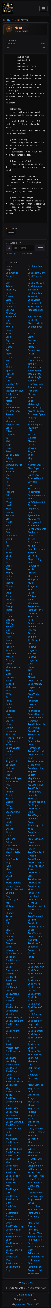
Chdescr (10, 936)
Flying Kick (33, 1162)
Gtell (8, 909)
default (9, 266)
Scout (9, 596)
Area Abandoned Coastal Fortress (36, 711)
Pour (8, 559)
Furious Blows (35, 1192)
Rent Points (34, 491)
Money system (13, 667)
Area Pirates (34, 879)
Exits (8, 404)
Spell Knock (12, 1125)
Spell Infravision (14, 1081)
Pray (8, 896)
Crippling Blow (35, 1165)
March (9, 609)
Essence (32, 629)
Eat (7, 495)
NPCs (30, 431)
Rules (31, 562)
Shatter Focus (35, 1182)
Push (8, 697)
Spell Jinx (32, 1047)
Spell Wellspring (14, 1226)
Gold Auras (34, 1074)
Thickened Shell (36, 1256)
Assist (9, 795)
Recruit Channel (14, 889)
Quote (9, 346)
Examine (10, 330)
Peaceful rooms (36, 549)
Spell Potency (35, 683)
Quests (9, 296)
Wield (9, 501)
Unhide (9, 727)
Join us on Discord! (26, 1304)
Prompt (10, 276)
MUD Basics (27, 253)
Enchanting (34, 357)
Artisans (32, 572)
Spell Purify (12, 1108)
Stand (9, 538)
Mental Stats (34, 1054)
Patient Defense (36, 1131)
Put (7, 481)
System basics (35, 515)
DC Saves (33, 596)
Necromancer (35, 464)
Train (8, 636)
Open (9, 377)
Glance (9, 589)
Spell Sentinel (35, 993)
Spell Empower (36, 966)
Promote (10, 599)
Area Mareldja (35, 768)
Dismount (11, 586)
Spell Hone (33, 1044)
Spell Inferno (12, 1172)
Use (8, 528)
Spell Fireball (12, 1165)
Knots (9, 650)
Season (32, 633)
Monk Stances (35, 1084)
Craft (30, 336)
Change (10, 912)
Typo (8, 865)
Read (8, 690)
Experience (34, 474)
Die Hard (10, 838)
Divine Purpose (14, 953)
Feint (8, 825)
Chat (8, 579)
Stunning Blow (35, 1145)
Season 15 (27, 1283)
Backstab (10, 764)
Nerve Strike (34, 1179)
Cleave (9, 808)
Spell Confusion (14, 1152)
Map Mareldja (35, 781)
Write (8, 693)
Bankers (32, 421)
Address (10, 343)
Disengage (11, 731)
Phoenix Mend (35, 1233)
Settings (10, 623)
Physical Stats (35, 1051)
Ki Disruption (35, 1169)
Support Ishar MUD (27, 1299)
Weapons (33, 603)
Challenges (11, 313)
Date (8, 707)
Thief (30, 454)
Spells (31, 397)
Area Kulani (34, 788)
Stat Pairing (34, 1067)
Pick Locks (11, 734)
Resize (9, 916)
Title (8, 417)
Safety (9, 458)
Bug (8, 862)
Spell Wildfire (35, 306)
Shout (9, 875)
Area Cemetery (36, 862)
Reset (9, 700)
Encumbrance (13, 410)
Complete (11, 303)
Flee (8, 532)
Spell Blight (34, 1003)
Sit (7, 542)
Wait (8, 441)
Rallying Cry (12, 848)
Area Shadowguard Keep (35, 825)
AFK (30, 670)
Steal (8, 754)
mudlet (31, 582)
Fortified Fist (34, 1266)
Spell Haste (12, 1196)
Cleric (31, 461)
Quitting (10, 434)
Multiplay (33, 579)
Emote (9, 357)
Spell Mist (11, 977)
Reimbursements (37, 528)
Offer (8, 673)
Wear (8, 508)
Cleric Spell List (36, 323)
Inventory (11, 289)
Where (9, 326)
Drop (8, 485)
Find (8, 774)
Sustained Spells (36, 414)
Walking (10, 461)
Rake (30, 1243)
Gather (9, 468)
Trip (8, 784)
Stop (8, 444)
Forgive (32, 552)
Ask (7, 902)
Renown (32, 626)
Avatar (31, 444)
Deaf (30, 663)
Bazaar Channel (14, 886)
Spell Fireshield (14, 1148)
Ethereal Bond (35, 478)
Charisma (33, 1057)
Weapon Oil (12, 397)
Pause (9, 448)
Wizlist (31, 569)
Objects (32, 437)
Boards (11, 232)
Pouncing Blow (36, 1246)
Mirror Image (35, 407)
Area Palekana (35, 784)
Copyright (11, 660)
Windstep (33, 1135)
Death (31, 1064)
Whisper (10, 906)
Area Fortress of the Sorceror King (36, 909)
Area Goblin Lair (36, 751)
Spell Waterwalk (14, 1121)
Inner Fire (33, 1229)
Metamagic (34, 404)
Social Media (12, 454)
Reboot (9, 286)
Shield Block (12, 781)
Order (9, 616)
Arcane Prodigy (36, 410)
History (9, 576)
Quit (8, 319)
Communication (36, 501)
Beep (8, 555)
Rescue (9, 798)
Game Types (12, 899)
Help (8, 269)
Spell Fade (33, 970)
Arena (31, 956)
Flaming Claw (35, 1236)
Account (10, 414)
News (9, 855)
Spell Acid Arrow (14, 1007)
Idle (30, 673)
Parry (8, 805)
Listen (9, 758)
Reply (8, 353)
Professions (34, 340)
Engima (32, 636)
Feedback (33, 532)
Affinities (32, 677)
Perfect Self (34, 1172)
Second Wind (13, 811)
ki (29, 1081)
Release (32, 417)
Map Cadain (34, 778)
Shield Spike (12, 394)
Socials (31, 333)
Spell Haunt (34, 980)
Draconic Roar (35, 1196)
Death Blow (34, 1206)
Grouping (33, 471)
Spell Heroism (13, 1118)
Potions (32, 505)
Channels (11, 892)
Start (8, 299)
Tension (10, 646)
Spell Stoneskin (14, 1263)
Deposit (10, 683)
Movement (33, 576)
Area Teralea (34, 933)
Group (9, 606)
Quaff (9, 522)
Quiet (9, 872)
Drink (9, 498)
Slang (31, 667)
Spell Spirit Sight (36, 272)
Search (40, 247)
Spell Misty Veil (36, 282)
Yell (7, 879)
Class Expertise (36, 468)
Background (34, 522)
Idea (8, 869)
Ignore (9, 370)
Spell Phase (34, 983)
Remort (10, 640)
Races (31, 592)
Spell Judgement (14, 1020)
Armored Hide (35, 1270)
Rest (8, 545)
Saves (31, 599)
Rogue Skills (12, 761)
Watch (9, 367)
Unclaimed (11, 677)
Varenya (10, 309)
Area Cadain (34, 882)
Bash (8, 788)
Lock (8, 380)
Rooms (31, 434)
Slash (30, 1249)
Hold (8, 505)
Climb (9, 771)
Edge (30, 400)
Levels (9, 714)
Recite (9, 525)
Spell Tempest (13, 1169)
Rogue (31, 451)
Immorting (33, 565)
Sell (7, 923)
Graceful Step (35, 1158)
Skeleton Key (12, 384)
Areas (31, 690)
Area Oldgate (35, 859)
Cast (8, 518)
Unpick (9, 751)
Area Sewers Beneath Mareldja (34, 795)
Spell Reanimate (36, 963)
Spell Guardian (35, 1030)
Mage (31, 458)
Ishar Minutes (13, 407)
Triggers (32, 586)
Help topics (34, 687)
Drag (8, 279)
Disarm (9, 801)
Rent (8, 670)
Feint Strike (34, 1212)
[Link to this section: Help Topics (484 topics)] (21, 263)
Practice (10, 633)
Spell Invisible (13, 1064)
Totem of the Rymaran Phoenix (35, 391)
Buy (8, 919)
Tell (7, 350)
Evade (9, 822)
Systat (9, 704)
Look (8, 336)
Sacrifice (32, 555)
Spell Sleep (11, 1067)
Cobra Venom (13, 747)
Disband (10, 619)
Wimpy (9, 572)
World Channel (14, 882)
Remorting (33, 616)
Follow (9, 431)
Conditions (11, 535)
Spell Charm (12, 1155)
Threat (31, 538)
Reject (9, 603)
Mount (9, 582)
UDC (30, 1071)
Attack (9, 400)
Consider (10, 710)
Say (7, 340)
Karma (31, 545)
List (7, 926)
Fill (7, 562)
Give (8, 488)
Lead (8, 592)
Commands (12, 272)
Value (9, 929)
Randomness (35, 525)
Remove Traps (13, 778)
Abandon (10, 306)
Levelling (32, 481)
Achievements (13, 424)
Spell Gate (11, 1206)
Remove (10, 512)
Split (8, 282)
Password (11, 933)
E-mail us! (25, 1294)
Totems (32, 363)
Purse (9, 293)
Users (31, 960)
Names (9, 939)
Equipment (11, 316)
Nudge (9, 626)
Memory (32, 1061)
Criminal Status (14, 464)
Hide (8, 724)
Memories (11, 421)
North (9, 360)
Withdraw (11, 687)
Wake (9, 552)
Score (9, 427)
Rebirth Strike (35, 1239)
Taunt (9, 835)
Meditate (32, 1155)
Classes (32, 441)
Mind (30, 589)
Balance (10, 680)
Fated (9, 643)
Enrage (9, 828)
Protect (10, 373)
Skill (8, 629)
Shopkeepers (35, 424)
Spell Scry (11, 956)
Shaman (10, 1216)
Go (7, 363)
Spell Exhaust (35, 1027)
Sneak (9, 717)
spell (15, 253)
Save (8, 451)
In (7, 437)
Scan (8, 333)
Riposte (10, 832)
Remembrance (35, 623)
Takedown (33, 1253)
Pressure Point (36, 1175)
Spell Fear (11, 1098)
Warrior (32, 448)
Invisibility (33, 427)
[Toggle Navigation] (43, 8)
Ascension (11, 653)
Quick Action (34, 542)
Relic (30, 619)
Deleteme (11, 943)
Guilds (9, 663)
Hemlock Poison (14, 737)
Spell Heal (11, 973)
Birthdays (33, 1078)
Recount (10, 515)
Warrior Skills (13, 852)
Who (8, 323)
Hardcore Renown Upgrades (33, 657)
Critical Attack (35, 680)
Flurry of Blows (36, 1128)
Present (10, 491)
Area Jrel (32, 923)
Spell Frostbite (13, 1078)
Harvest (10, 471)
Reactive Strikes (36, 1209)
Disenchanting (35, 360)
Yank (8, 613)
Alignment (33, 508)
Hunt (8, 815)
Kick (8, 818)
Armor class (34, 606)
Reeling (10, 791)
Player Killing (35, 559)
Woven (9, 656)
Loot (8, 474)
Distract (10, 768)
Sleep (8, 549)
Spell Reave (34, 1034)
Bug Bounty (12, 859)
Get (7, 478)
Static (9, 565)
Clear (8, 569)
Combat (32, 535)
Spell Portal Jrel (14, 1017)
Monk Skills (34, 1273)
